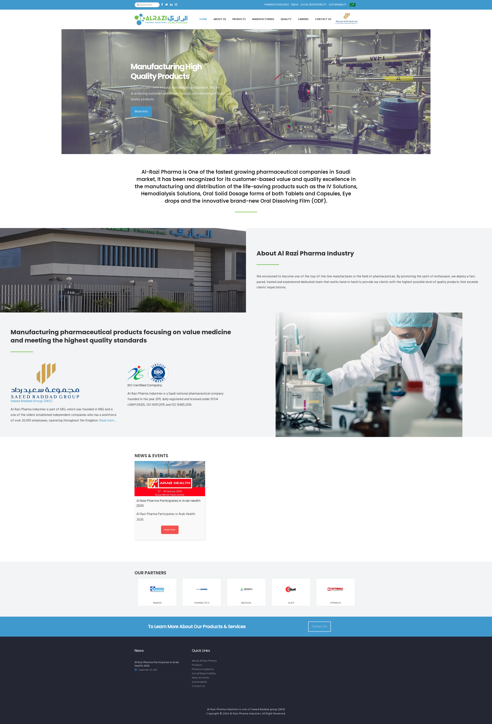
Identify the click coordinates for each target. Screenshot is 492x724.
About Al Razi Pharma (204, 661)
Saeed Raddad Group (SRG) (31, 401)
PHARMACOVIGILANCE (276, 5)
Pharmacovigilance (203, 669)
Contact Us (198, 686)
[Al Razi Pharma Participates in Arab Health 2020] (170, 478)
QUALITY (286, 19)
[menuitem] (352, 4)
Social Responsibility (314, 5)
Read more (169, 530)
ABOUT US (220, 19)
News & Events (200, 678)
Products (239, 19)
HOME (203, 19)
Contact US (323, 19)
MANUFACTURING (263, 19)
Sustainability (337, 5)
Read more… (108, 420)
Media (294, 5)
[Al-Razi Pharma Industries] (161, 19)
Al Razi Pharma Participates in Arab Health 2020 (157, 664)
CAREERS (303, 19)
